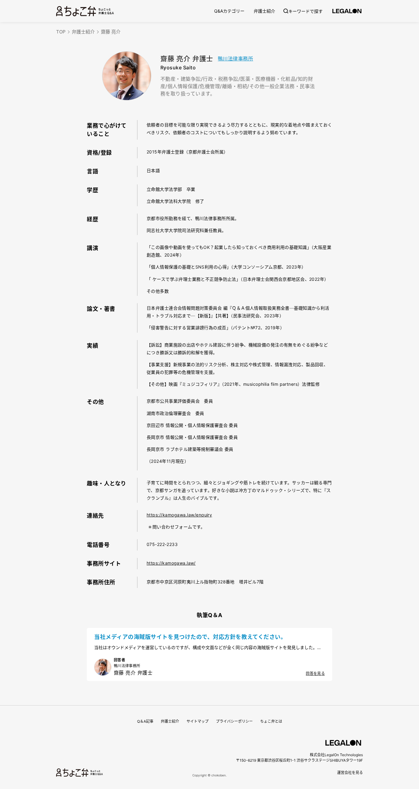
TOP (61, 32)
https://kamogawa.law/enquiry (179, 514)
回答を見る (315, 673)
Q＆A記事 (145, 721)
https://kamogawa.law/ (171, 563)
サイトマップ (197, 721)
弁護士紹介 (264, 11)
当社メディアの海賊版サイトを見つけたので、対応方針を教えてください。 (190, 637)
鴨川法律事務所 (235, 59)
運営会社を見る (350, 772)
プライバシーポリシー (234, 721)
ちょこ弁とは (271, 721)
